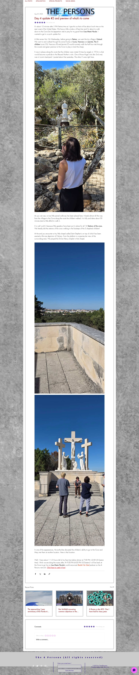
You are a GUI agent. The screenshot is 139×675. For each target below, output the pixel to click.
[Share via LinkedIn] (45, 574)
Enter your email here (64, 663)
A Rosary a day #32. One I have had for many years (99, 610)
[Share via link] (49, 574)
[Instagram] (45, 666)
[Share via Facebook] (35, 574)
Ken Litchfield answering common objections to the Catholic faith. (68, 610)
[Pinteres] (41, 666)
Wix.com (106, 667)
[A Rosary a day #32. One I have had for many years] (100, 598)
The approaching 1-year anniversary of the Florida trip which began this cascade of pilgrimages (38, 610)
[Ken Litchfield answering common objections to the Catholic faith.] (69, 598)
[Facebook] (33, 666)
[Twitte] (37, 666)
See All (112, 587)
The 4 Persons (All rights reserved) (69, 657)
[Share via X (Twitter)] (40, 574)
